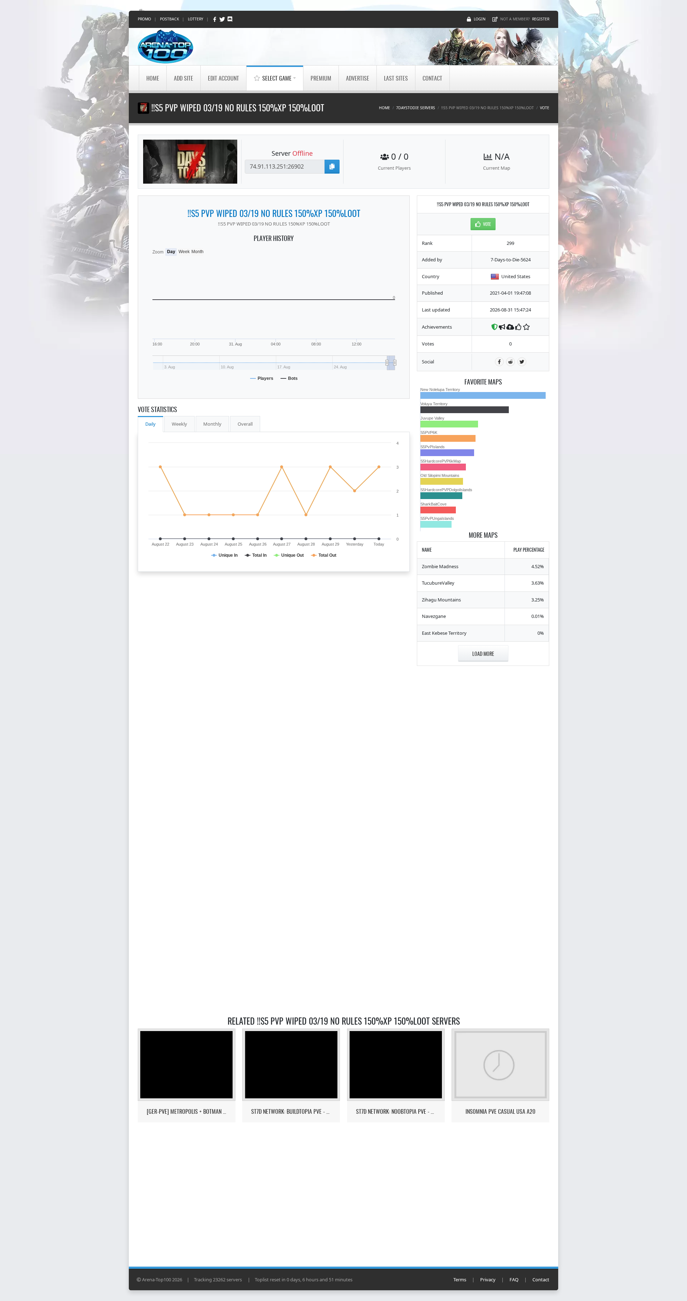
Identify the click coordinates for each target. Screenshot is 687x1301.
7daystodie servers (415, 107)
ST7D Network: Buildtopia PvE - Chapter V (291, 1111)
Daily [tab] (150, 424)
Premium (321, 78)
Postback (169, 18)
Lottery (195, 18)
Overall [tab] (245, 424)
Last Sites (396, 78)
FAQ (514, 1279)
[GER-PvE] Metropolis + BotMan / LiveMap (186, 1111)
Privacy (488, 1279)
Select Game (277, 78)
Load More (483, 653)
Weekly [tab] (179, 424)
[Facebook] (215, 19)
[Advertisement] (483, 780)
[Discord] (230, 19)
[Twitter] (222, 19)
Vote (544, 107)
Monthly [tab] (212, 424)
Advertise (357, 78)
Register (540, 18)
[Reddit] (510, 361)
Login (480, 18)
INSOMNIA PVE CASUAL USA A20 (500, 1111)
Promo (144, 18)
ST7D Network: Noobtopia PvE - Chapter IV (396, 1111)
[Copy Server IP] (332, 167)
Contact (432, 78)
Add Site (183, 78)
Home (152, 78)
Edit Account (223, 78)
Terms (459, 1279)
